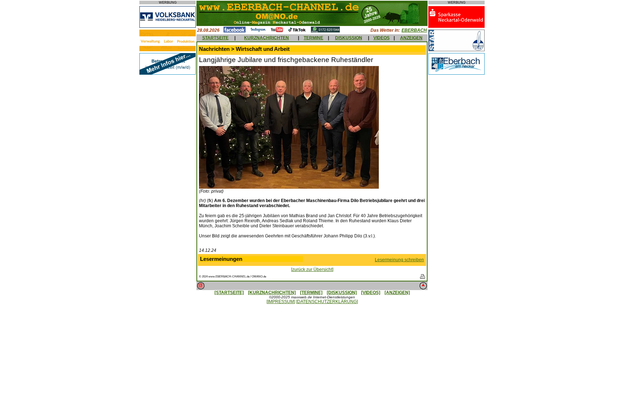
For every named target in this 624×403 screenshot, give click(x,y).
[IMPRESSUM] (280, 301)
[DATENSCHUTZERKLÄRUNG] (327, 301)
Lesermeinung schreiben (399, 259)
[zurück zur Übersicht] (312, 269)
